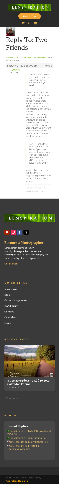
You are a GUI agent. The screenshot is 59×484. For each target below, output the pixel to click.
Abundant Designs (17, 480)
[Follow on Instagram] (13, 232)
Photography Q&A (27, 57)
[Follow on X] (26, 232)
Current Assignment (16, 300)
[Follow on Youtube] (7, 232)
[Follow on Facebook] (19, 232)
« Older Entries (11, 398)
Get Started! (11, 263)
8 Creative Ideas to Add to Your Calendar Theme (28, 382)
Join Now (29, 16)
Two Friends (41, 57)
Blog (7, 294)
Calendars (10, 317)
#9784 (48, 65)
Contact (9, 311)
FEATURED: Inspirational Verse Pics (23, 447)
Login (7, 323)
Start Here (10, 289)
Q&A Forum (11, 305)
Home (8, 57)
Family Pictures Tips (36, 437)
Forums (15, 57)
